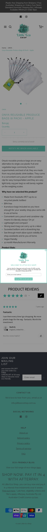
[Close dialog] (45, 250)
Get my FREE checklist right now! (23, 279)
